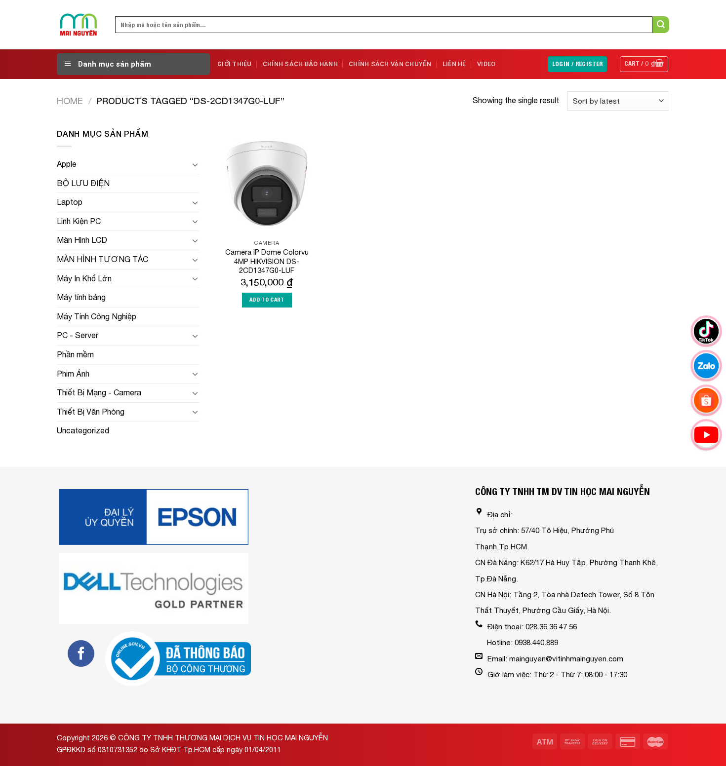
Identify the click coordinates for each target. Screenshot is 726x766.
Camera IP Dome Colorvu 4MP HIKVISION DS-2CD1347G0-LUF (267, 261)
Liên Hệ (454, 64)
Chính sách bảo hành (300, 64)
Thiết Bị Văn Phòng (90, 411)
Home (70, 100)
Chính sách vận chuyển (390, 64)
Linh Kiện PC (79, 221)
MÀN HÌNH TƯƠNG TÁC (102, 259)
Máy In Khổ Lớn (84, 278)
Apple (67, 163)
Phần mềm (75, 354)
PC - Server (77, 335)
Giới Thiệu (234, 64)
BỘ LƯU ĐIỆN (83, 183)
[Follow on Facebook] (81, 653)
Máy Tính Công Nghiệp (96, 316)
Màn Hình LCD (82, 239)
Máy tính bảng (81, 297)
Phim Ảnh (73, 373)
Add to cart (266, 299)
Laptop (69, 201)
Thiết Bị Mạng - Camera (99, 392)
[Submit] (660, 24)
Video (486, 64)
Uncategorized (83, 430)
